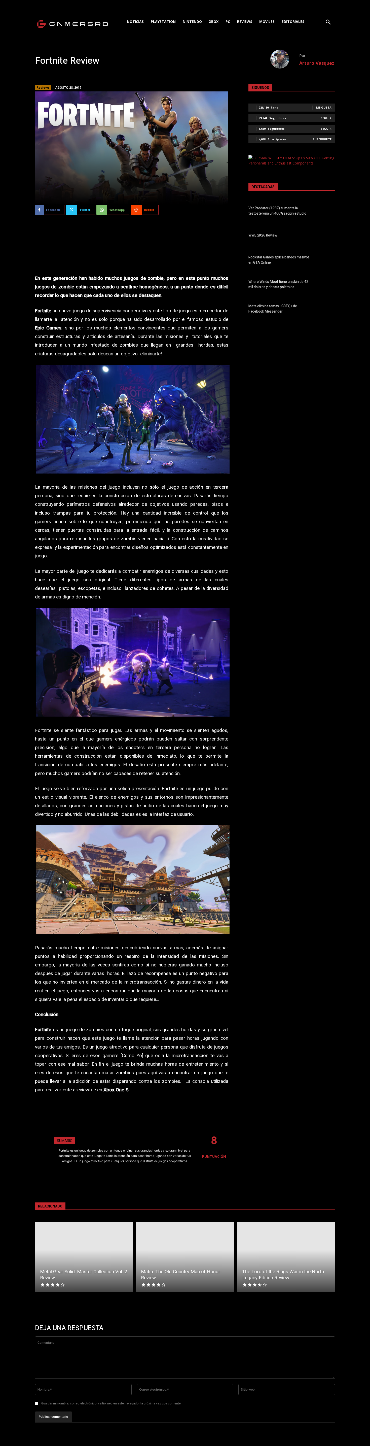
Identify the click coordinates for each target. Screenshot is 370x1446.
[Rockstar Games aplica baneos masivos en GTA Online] (326, 261)
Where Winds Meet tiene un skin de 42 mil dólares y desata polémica (278, 284)
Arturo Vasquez (316, 63)
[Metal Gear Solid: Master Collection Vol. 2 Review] (84, 1257)
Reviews (43, 87)
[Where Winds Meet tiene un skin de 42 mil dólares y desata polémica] (326, 285)
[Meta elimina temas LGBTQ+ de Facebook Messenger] (326, 310)
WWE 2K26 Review (262, 235)
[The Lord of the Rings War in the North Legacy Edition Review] (286, 1257)
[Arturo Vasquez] (284, 59)
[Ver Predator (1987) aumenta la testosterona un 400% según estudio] (326, 212)
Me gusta (323, 107)
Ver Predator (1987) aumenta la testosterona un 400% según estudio (277, 211)
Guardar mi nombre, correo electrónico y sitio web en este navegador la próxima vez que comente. (111, 1403)
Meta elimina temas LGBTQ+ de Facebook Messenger (272, 309)
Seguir (326, 118)
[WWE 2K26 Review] (326, 236)
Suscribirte (322, 139)
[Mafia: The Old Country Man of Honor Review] (185, 1257)
